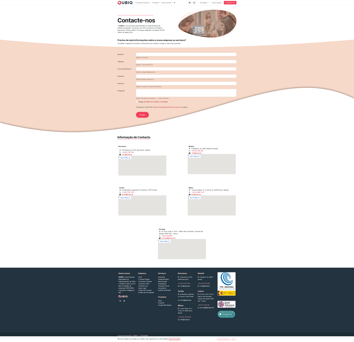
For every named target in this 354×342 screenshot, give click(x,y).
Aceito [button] (233, 339)
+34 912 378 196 (197, 151)
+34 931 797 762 (128, 152)
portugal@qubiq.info (169, 238)
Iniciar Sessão (217, 3)
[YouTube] (124, 300)
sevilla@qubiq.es (127, 194)
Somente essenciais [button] (223, 339)
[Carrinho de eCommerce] (190, 3)
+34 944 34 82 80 (184, 317)
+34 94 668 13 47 (198, 192)
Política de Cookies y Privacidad (156, 102)
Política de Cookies (174, 339)
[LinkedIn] (120, 300)
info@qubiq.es (127, 154)
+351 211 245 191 (203, 305)
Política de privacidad (159, 107)
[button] (194, 3)
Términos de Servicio (174, 107)
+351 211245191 (167, 236)
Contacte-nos (230, 3)
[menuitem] (143, 3)
